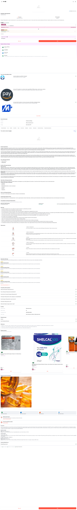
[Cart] (75, 1)
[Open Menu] (1, 1)
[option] (4, 128)
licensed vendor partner (4, 435)
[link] (4, 1)
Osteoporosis (4, 162)
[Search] (73, 1)
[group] (38, 6)
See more (2, 264)
